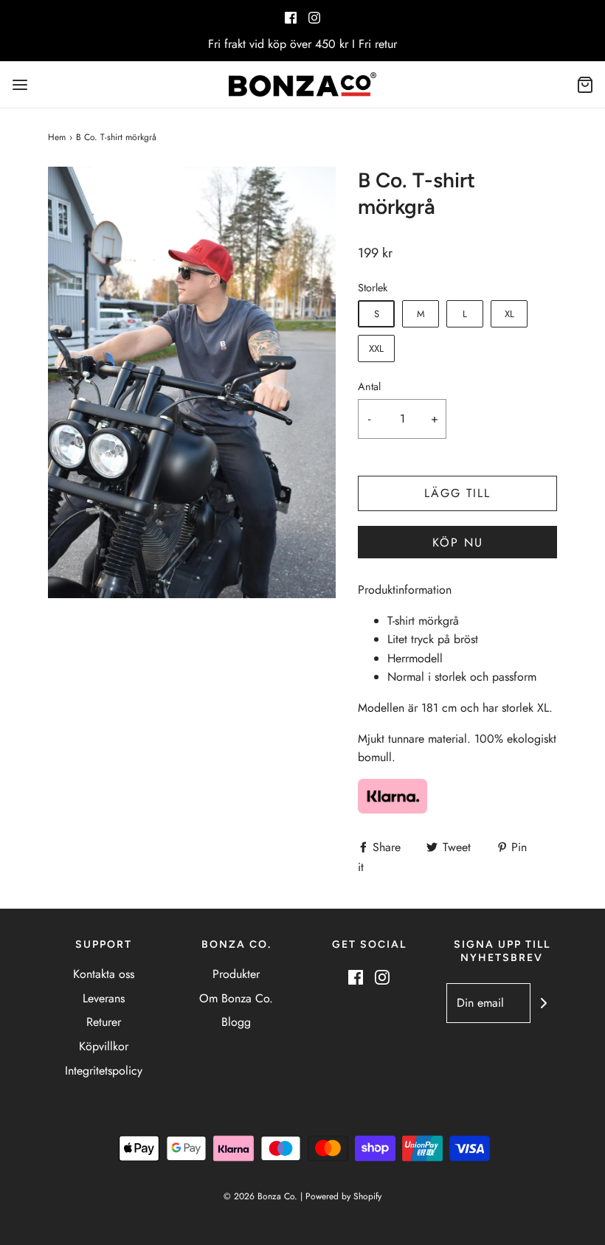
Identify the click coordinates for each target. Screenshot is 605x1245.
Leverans (104, 998)
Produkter (236, 973)
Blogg (236, 1021)
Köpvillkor (103, 1046)
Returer (103, 1021)
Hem (57, 137)
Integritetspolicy (103, 1070)
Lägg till (457, 493)
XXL (376, 348)
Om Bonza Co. (236, 998)
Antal (369, 386)
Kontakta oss (103, 973)
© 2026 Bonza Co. (260, 1196)
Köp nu (457, 542)
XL (509, 314)
